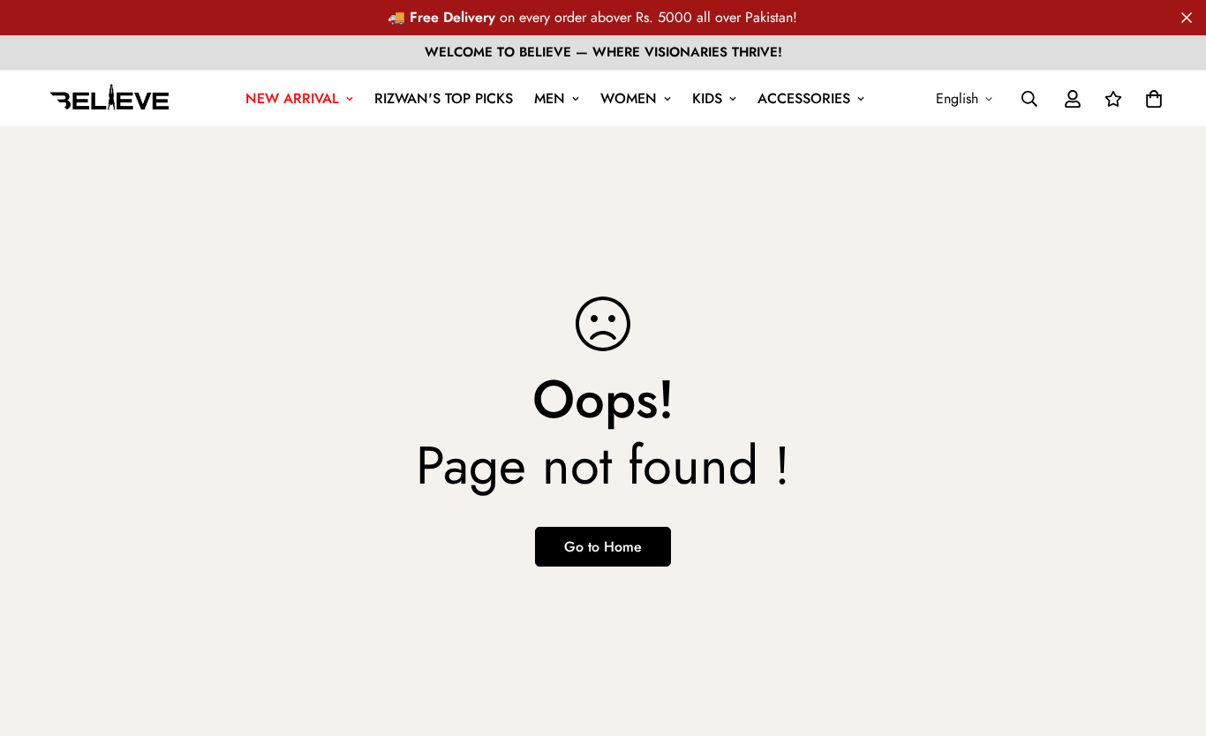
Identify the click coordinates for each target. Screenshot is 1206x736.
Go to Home (603, 547)
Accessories (804, 98)
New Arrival (292, 98)
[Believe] (110, 98)
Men (549, 98)
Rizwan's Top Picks (443, 98)
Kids (707, 98)
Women (628, 98)
